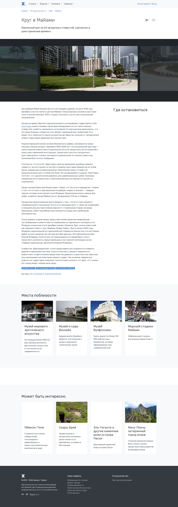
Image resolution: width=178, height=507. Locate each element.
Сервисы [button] (68, 4)
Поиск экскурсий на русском (79, 488)
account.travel (40, 490)
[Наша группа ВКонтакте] (22, 494)
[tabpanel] (89, 68)
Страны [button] (32, 4)
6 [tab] (91, 94)
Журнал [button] (44, 4)
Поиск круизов (73, 493)
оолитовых (26, 126)
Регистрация (143, 4)
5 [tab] (87, 94)
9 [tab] (102, 94)
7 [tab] (94, 94)
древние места (28, 268)
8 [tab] (98, 94)
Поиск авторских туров (77, 490)
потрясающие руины (45, 268)
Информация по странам (77, 480)
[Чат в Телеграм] (27, 494)
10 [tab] (105, 94)
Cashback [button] (56, 4)
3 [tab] (80, 94)
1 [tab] (72, 94)
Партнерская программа (122, 480)
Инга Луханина (37, 274)
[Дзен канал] (34, 494)
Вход (154, 4)
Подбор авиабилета (75, 485)
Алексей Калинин (53, 274)
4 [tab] (83, 94)
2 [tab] (76, 94)
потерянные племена (65, 268)
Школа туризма (73, 483)
